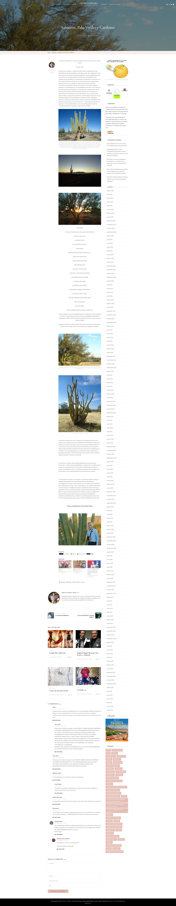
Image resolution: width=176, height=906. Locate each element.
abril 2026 (109, 205)
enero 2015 (110, 710)
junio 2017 (109, 604)
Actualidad (66, 4)
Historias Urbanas (112, 777)
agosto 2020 (110, 461)
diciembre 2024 (111, 266)
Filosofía (118, 768)
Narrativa (103, 4)
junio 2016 (109, 650)
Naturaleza (68, 582)
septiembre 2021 (111, 412)
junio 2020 (110, 469)
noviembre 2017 (111, 586)
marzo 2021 (110, 435)
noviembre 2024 (111, 269)
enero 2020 (110, 488)
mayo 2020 (110, 473)
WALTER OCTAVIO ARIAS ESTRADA (117, 177)
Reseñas (121, 839)
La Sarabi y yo (81, 690)
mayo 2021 (110, 428)
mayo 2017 (110, 608)
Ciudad (115, 753)
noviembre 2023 (111, 315)
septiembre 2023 (111, 322)
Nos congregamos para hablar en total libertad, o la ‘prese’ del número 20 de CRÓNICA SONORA (117, 171)
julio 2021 (109, 420)
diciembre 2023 (111, 311)
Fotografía (110, 771)
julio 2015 (109, 691)
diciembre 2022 (111, 356)
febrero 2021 (110, 439)
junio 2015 (109, 695)
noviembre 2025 (111, 224)
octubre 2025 (110, 228)
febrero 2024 (110, 303)
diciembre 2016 (111, 627)
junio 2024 (110, 288)
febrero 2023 (110, 348)
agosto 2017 (110, 597)
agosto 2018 (110, 552)
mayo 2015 (110, 699)
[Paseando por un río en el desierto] (65, 564)
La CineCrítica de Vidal (113, 793)
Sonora (82, 582)
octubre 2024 (111, 273)
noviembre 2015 (111, 676)
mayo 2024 (110, 292)
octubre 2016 (110, 635)
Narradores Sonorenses (114, 823)
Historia (119, 774)
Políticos (109, 833)
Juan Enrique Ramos (52, 71)
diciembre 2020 (111, 446)
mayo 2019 (110, 518)
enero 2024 (110, 307)
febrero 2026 (110, 213)
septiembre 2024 (111, 277)
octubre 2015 (110, 680)
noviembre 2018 (111, 540)
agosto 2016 (110, 642)
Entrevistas (117, 762)
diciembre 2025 (111, 220)
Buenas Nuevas (117, 750)
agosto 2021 (110, 416)
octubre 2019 (110, 499)
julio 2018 (109, 555)
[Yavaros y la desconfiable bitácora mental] (79, 564)
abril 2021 (109, 431)
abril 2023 (109, 341)
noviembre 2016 (111, 631)
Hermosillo (110, 774)
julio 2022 (109, 375)
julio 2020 (109, 465)
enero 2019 (110, 533)
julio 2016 (109, 646)
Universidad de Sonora (113, 845)
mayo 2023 (110, 337)
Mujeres (109, 820)
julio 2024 (109, 284)
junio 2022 (110, 379)
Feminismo (110, 768)
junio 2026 (110, 198)
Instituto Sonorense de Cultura (116, 787)
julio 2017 (109, 601)
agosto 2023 (110, 326)
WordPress (88, 903)
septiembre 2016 (111, 638)
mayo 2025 (110, 247)
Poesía (73, 582)
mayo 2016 (110, 653)
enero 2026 (110, 217)
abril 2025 (109, 251)
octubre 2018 (110, 544)
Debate (109, 759)
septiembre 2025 (111, 232)
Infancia (109, 783)
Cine (108, 753)
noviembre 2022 (111, 360)
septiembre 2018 (111, 548)
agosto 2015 (110, 687)
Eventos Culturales (113, 765)
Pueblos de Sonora (112, 836)
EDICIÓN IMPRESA (114, 4)
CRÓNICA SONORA (89, 3)
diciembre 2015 (111, 672)
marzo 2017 (110, 616)
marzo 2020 (110, 480)
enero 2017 (110, 623)
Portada (58, 4)
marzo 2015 (110, 706)
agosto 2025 (110, 236)
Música (117, 820)
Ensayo (109, 762)
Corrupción (121, 756)
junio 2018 (110, 559)
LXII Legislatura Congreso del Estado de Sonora (115, 805)
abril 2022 (109, 386)
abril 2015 (109, 702)
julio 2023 (109, 330)
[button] (109, 91)
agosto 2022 (110, 371)
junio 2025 (110, 243)
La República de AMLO (113, 796)
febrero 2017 (110, 619)
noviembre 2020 (111, 450)
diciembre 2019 (111, 491)
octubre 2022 (111, 364)
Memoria (109, 814)
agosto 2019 (110, 507)
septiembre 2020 (111, 458)
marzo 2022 (110, 390)
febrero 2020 (110, 484)
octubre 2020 (111, 454)
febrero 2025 (110, 258)
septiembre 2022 (111, 367)
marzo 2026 (110, 209)
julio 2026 (109, 194)
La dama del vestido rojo (57, 653)
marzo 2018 (110, 571)
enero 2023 (110, 352)
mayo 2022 (110, 382)
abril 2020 (110, 476)
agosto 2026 (110, 190)
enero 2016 (110, 668)
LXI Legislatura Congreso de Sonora (115, 810)
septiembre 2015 (111, 683)
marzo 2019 (110, 525)
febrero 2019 (110, 529)
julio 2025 (109, 239)
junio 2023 (110, 333)
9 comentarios (95, 36)
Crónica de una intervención (58, 691)
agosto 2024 (110, 281)
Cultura (74, 4)
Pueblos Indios (111, 839)
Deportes (117, 759)
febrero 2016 (110, 665)
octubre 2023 (111, 318)
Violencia (116, 848)
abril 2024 (109, 296)
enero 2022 (110, 397)
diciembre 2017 (111, 582)
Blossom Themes (112, 901)
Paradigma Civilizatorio (114, 827)
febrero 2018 (110, 574)
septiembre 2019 (111, 503)
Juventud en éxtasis (113, 790)
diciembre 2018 (111, 537)
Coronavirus (110, 756)
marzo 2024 (110, 300)
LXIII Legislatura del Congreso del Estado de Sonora (116, 800)
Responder (57, 720)
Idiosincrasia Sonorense (114, 780)
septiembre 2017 (111, 593)
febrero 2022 (110, 394)
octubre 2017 (110, 589)
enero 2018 (110, 578)
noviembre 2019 (111, 495)
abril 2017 (109, 612)
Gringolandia (121, 771)
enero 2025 (110, 262)
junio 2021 (109, 424)
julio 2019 (109, 510)
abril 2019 (109, 522)
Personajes (110, 830)
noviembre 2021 (111, 405)
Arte (108, 750)
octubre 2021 (110, 409)
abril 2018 (109, 567)
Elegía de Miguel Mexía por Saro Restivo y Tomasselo (88, 654)
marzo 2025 (110, 254)
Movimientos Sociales (113, 817)
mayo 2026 (110, 202)
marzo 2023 (110, 345)
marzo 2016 (110, 661)
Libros (124, 796)
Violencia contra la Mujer (114, 851)
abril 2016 (109, 657)
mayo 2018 (110, 563)
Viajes (108, 848)
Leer (69, 657)
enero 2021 (110, 443)
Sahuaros (78, 582)
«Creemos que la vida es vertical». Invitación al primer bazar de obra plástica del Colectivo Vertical (93, 571)
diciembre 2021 (111, 401)
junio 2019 (109, 514)
